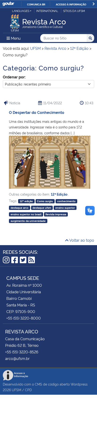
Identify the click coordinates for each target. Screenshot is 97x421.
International (47, 11)
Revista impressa (55, 214)
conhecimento (66, 201)
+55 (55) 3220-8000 (23, 318)
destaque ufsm (41, 207)
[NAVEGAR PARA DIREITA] (94, 3)
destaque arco (19, 207)
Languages (20, 11)
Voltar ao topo (81, 240)
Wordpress (79, 384)
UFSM (16, 389)
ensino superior (65, 207)
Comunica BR (36, 4)
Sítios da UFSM (74, 11)
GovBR (8, 4)
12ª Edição (59, 194)
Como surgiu (45, 201)
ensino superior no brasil (26, 214)
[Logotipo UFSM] (15, 21)
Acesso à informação (71, 4)
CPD (28, 389)
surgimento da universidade (28, 221)
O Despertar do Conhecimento (36, 112)
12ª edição (26, 201)
